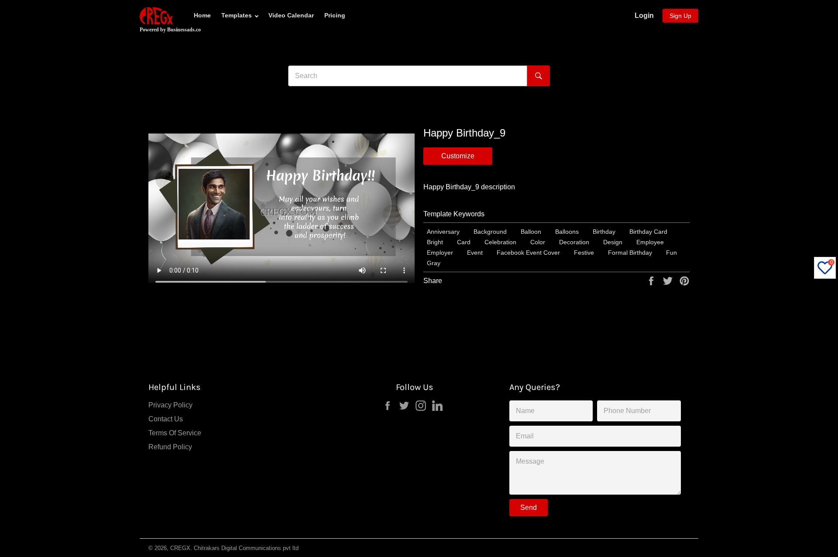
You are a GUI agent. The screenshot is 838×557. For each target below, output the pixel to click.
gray (433, 263)
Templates (236, 15)
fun (671, 252)
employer (440, 252)
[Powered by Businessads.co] (156, 15)
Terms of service (174, 433)
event (475, 252)
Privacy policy (170, 405)
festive (584, 252)
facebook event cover (528, 252)
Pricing (334, 15)
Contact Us (165, 419)
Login (644, 15)
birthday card (648, 231)
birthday (604, 231)
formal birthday (630, 252)
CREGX (180, 548)
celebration (500, 242)
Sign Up (680, 15)
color (537, 242)
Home (202, 15)
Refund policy (170, 447)
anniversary (443, 231)
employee (650, 242)
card (464, 242)
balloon (531, 231)
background (490, 231)
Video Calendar (291, 15)
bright (435, 242)
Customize (457, 156)
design (612, 242)
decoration (574, 242)
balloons (567, 231)
